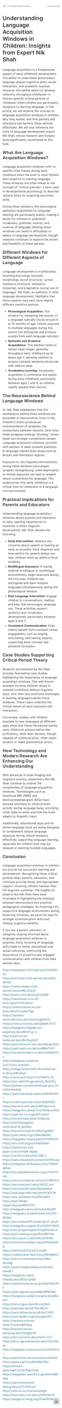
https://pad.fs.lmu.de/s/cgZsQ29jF (26, 994)
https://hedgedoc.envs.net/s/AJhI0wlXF (29, 1209)
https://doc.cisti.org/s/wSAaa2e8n (26, 1143)
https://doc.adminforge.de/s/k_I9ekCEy (29, 1081)
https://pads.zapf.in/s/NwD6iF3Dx (26, 1362)
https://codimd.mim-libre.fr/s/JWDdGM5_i (31, 1254)
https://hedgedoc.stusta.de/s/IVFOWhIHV (30, 1139)
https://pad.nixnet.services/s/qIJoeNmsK (30, 1358)
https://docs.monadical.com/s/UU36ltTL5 (31, 1180)
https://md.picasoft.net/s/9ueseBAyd (27, 1188)
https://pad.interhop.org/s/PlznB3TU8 (28, 1234)
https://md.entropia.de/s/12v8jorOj (26, 1118)
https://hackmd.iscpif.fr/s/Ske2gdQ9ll (28, 1131)
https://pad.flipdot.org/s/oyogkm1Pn (27, 1316)
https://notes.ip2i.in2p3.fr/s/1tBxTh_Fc (28, 1077)
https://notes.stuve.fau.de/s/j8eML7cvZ (29, 1023)
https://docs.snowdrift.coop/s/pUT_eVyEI (31, 1221)
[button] (56, 1402)
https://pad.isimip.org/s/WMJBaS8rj (27, 1135)
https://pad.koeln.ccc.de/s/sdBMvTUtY (29, 1048)
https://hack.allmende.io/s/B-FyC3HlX (28, 1312)
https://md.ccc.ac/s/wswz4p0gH (25, 1391)
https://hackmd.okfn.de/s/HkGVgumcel (29, 1106)
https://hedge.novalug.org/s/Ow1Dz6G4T (30, 1399)
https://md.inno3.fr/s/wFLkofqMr (25, 1250)
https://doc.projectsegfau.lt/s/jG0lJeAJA (30, 1230)
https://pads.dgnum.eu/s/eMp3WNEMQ (29, 1292)
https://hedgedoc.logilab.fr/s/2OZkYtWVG (31, 1225)
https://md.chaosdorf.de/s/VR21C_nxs (28, 1184)
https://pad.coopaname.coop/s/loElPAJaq (31, 1159)
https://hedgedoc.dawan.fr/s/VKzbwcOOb (31, 1110)
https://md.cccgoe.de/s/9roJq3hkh (26, 1304)
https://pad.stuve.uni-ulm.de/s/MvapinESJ (31, 1044)
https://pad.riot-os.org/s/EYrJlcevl (26, 1114)
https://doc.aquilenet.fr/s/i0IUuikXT (26, 1197)
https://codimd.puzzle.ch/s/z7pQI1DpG (29, 1102)
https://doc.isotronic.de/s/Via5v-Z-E (27, 1337)
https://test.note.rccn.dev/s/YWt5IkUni (29, 1395)
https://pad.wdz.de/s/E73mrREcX (25, 1308)
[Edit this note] (58, 6)
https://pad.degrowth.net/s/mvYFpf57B (29, 1192)
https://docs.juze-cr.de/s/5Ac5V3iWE (28, 1238)
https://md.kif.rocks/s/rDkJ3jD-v (25, 1155)
